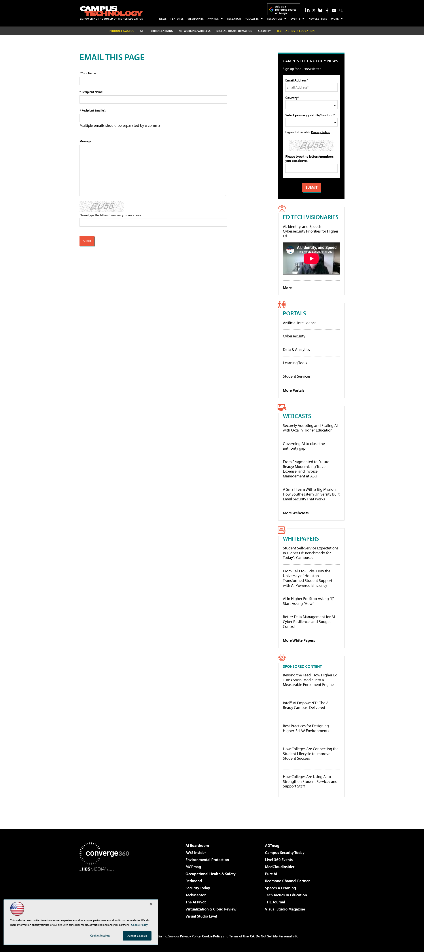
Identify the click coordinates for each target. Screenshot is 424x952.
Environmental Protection (207, 859)
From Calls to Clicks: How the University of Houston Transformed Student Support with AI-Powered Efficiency (307, 578)
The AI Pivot (196, 902)
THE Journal (275, 902)
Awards (213, 18)
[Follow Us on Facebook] (327, 10)
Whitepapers (301, 538)
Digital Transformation (234, 30)
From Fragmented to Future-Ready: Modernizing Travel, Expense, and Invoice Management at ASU (307, 469)
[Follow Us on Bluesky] (320, 10)
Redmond (194, 880)
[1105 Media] (106, 893)
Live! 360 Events (279, 859)
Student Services (296, 376)
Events (296, 18)
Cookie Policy (212, 936)
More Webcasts (296, 512)
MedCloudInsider (279, 866)
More (335, 18)
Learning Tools (295, 362)
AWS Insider (196, 852)
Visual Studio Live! (201, 916)
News (163, 18)
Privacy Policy (320, 132)
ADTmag (272, 845)
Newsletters (318, 18)
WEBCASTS (297, 416)
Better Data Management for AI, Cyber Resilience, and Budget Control (309, 621)
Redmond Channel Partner (287, 880)
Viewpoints (195, 18)
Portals (294, 313)
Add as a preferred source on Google (285, 9)
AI (141, 30)
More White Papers (299, 640)
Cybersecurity (294, 336)
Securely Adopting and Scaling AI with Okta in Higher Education (310, 428)
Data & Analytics (296, 349)
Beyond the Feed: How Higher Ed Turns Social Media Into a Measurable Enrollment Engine (310, 680)
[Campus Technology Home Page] (112, 13)
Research (234, 18)
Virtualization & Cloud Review (211, 909)
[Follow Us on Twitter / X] (314, 10)
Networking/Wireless (195, 30)
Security (264, 30)
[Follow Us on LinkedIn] (307, 10)
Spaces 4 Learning (280, 887)
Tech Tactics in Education (286, 894)
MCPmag (193, 866)
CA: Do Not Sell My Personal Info (274, 936)
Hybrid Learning (161, 30)
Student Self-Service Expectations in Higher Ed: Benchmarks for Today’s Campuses (310, 552)
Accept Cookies (137, 935)
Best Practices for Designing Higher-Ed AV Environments (306, 728)
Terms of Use (239, 936)
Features (177, 18)
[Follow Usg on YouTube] (334, 10)
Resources (274, 18)
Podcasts (252, 18)
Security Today (198, 887)
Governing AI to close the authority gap (304, 446)
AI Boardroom (197, 845)
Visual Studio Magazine (285, 909)
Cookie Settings (100, 935)
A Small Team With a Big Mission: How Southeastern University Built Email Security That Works (311, 494)
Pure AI (271, 873)
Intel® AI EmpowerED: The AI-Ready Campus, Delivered (307, 705)
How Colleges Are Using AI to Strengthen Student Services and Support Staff (310, 781)
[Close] (151, 904)
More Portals (294, 390)
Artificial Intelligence (299, 322)
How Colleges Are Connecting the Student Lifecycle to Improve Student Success (311, 753)
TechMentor (196, 894)
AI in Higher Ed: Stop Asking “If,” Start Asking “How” (308, 601)
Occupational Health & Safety (211, 873)
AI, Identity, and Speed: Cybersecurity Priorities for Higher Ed (310, 231)
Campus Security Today (285, 852)
